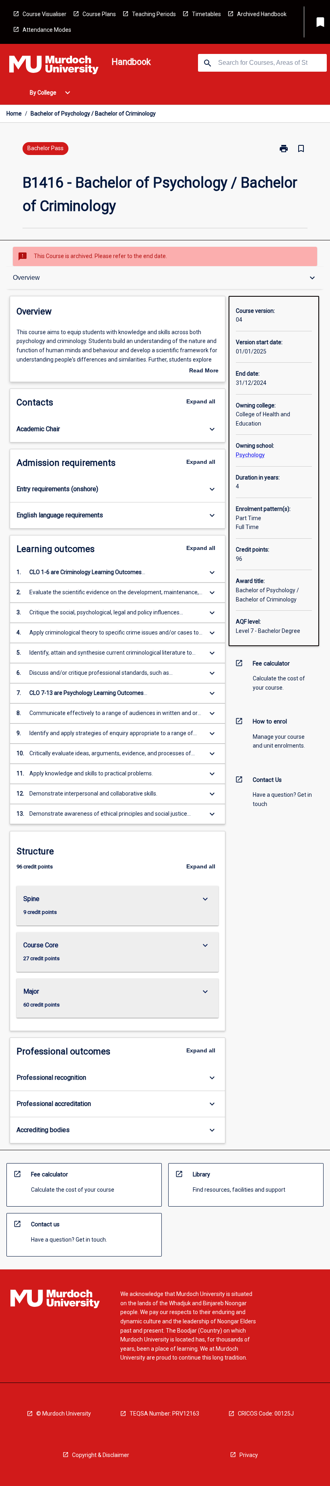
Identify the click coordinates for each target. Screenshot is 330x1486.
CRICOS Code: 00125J (266, 1413)
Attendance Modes (47, 30)
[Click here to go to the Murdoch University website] (54, 66)
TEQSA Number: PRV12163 (164, 1413)
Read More (204, 371)
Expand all (200, 401)
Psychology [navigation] (250, 455)
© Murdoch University (63, 1413)
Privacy (248, 1455)
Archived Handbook (262, 14)
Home (14, 113)
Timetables (206, 14)
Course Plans (99, 14)
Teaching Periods (154, 14)
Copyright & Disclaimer (100, 1455)
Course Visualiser (44, 14)
